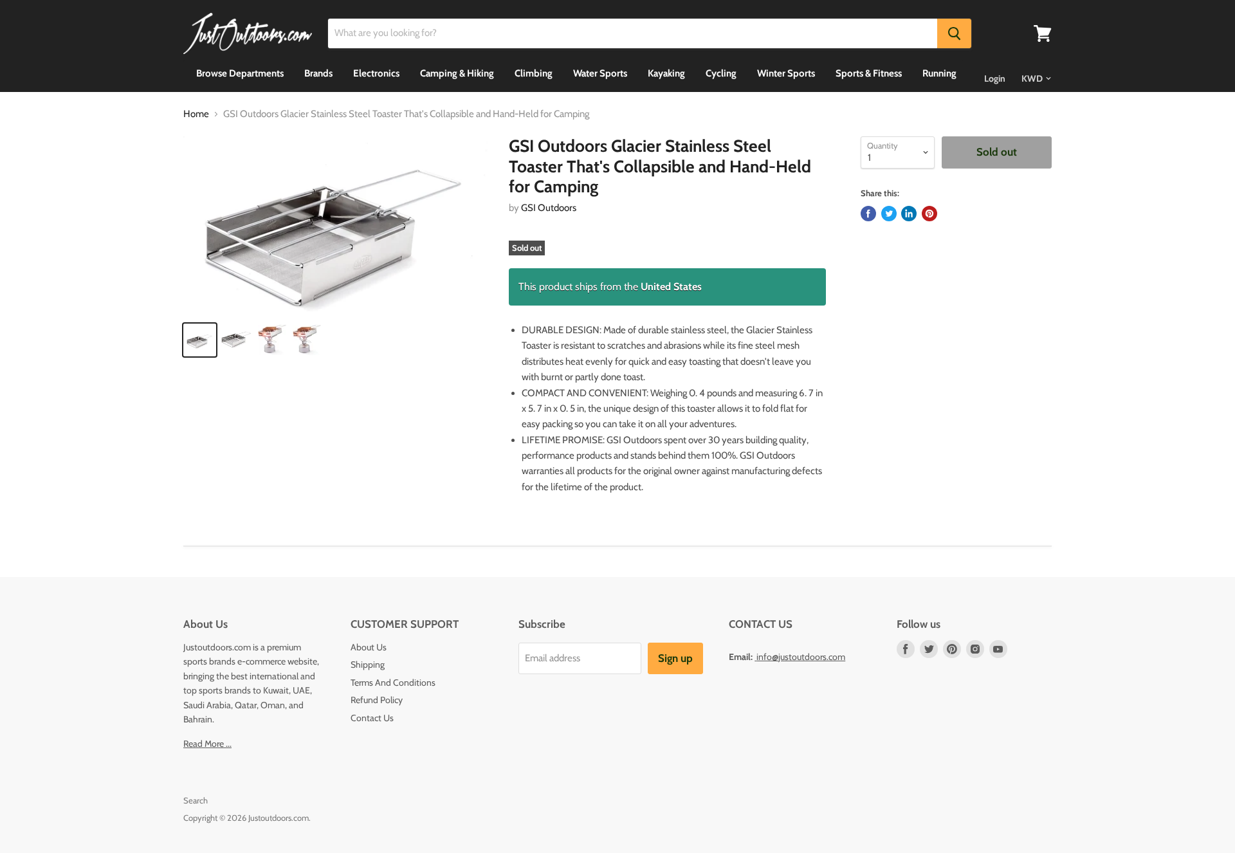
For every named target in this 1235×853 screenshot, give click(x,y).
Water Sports (600, 73)
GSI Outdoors (548, 208)
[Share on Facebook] (868, 213)
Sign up (675, 658)
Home (196, 114)
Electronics (376, 73)
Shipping (368, 664)
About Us (369, 647)
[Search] (954, 33)
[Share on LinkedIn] (909, 213)
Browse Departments (240, 73)
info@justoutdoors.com (800, 657)
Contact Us (372, 718)
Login (994, 78)
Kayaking (666, 73)
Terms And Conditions (393, 682)
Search (195, 800)
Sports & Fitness (869, 73)
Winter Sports (786, 73)
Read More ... (207, 743)
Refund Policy (377, 700)
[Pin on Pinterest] (929, 213)
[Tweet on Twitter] (889, 213)
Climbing (534, 73)
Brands (318, 73)
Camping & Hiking (457, 73)
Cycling (721, 73)
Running (939, 73)
